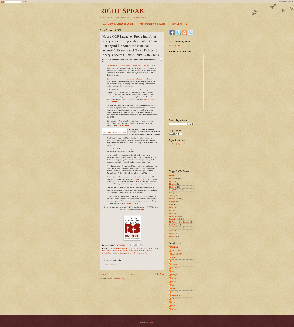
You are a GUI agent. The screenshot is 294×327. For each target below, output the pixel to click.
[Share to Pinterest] (142, 245)
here (158, 207)
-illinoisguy (172, 237)
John (172, 271)
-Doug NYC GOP (174, 190)
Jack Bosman (175, 268)
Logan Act (144, 253)
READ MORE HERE (122, 125)
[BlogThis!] (136, 245)
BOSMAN (174, 247)
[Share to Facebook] (140, 245)
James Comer (119, 253)
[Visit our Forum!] (175, 45)
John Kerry (136, 253)
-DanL (171, 181)
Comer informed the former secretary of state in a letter (128, 79)
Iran (113, 253)
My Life (173, 281)
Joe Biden (128, 253)
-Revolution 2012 (174, 219)
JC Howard (174, 264)
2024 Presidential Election (124, 248)
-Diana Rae (172, 184)
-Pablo (171, 213)
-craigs (171, 231)
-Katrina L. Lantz (174, 199)
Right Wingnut (175, 299)
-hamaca (172, 234)
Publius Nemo (175, 292)
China (109, 250)
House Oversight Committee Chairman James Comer (127, 66)
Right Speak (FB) (179, 24)
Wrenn (173, 302)
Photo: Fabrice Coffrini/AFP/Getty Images (114, 132)
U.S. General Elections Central (118, 24)
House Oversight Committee (142, 250)
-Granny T (172, 193)
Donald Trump (128, 250)
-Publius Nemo (174, 216)
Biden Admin (138, 248)
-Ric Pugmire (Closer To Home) (179, 222)
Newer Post (105, 274)
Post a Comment (110, 265)
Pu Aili (173, 288)
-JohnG (171, 196)
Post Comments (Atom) (117, 279)
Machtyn (174, 275)
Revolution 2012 (176, 295)
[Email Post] (129, 245)
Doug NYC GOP (176, 254)
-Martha (171, 204)
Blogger (150, 322)
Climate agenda (117, 250)
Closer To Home (176, 250)
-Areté (171, 175)
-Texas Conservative (175, 228)
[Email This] (134, 245)
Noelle (173, 285)
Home (132, 274)
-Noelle (171, 207)
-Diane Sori (172, 187)
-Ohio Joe (172, 210)
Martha (173, 278)
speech (136, 179)
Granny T (174, 257)
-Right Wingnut (174, 225)
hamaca (173, 309)
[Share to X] (138, 245)
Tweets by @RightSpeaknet (178, 144)
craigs (173, 306)
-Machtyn (172, 201)
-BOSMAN (111, 248)
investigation (106, 253)
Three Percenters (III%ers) (152, 24)
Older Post (159, 274)
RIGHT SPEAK (122, 10)
